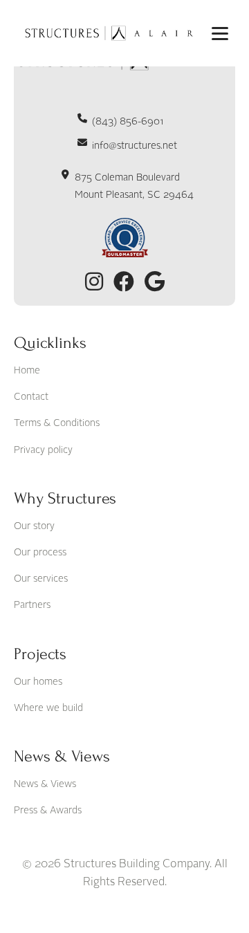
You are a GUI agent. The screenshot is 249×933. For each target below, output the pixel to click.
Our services (41, 579)
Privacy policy (43, 450)
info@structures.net (134, 146)
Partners (32, 605)
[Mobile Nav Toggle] (220, 33)
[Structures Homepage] (107, 33)
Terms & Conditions (57, 423)
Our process (40, 552)
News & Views (45, 784)
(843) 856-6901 (128, 122)
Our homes (38, 682)
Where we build (48, 708)
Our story (34, 526)
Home (27, 371)
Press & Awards (48, 810)
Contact (31, 397)
